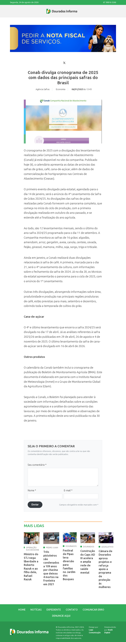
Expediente (54, 609)
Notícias (36, 609)
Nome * (32, 490)
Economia (60, 89)
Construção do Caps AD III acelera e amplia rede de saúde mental (87, 561)
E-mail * (68, 490)
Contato (72, 609)
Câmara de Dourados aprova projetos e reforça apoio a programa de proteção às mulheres (105, 569)
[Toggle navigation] (10, 11)
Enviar (35, 504)
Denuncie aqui (61, 615)
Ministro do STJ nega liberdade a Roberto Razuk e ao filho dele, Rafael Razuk (31, 567)
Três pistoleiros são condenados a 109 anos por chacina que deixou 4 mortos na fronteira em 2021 (51, 568)
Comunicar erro (93, 609)
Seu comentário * (37, 464)
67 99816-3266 (109, 2)
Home (22, 609)
